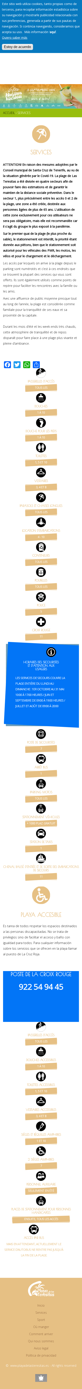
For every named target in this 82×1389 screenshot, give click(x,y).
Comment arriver (41, 1334)
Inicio (41, 1305)
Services (41, 1312)
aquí (53, 32)
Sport (41, 1320)
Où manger (41, 1327)
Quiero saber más (14, 37)
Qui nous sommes (41, 1341)
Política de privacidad (41, 1355)
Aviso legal (41, 1348)
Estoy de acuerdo (17, 47)
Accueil (9, 113)
